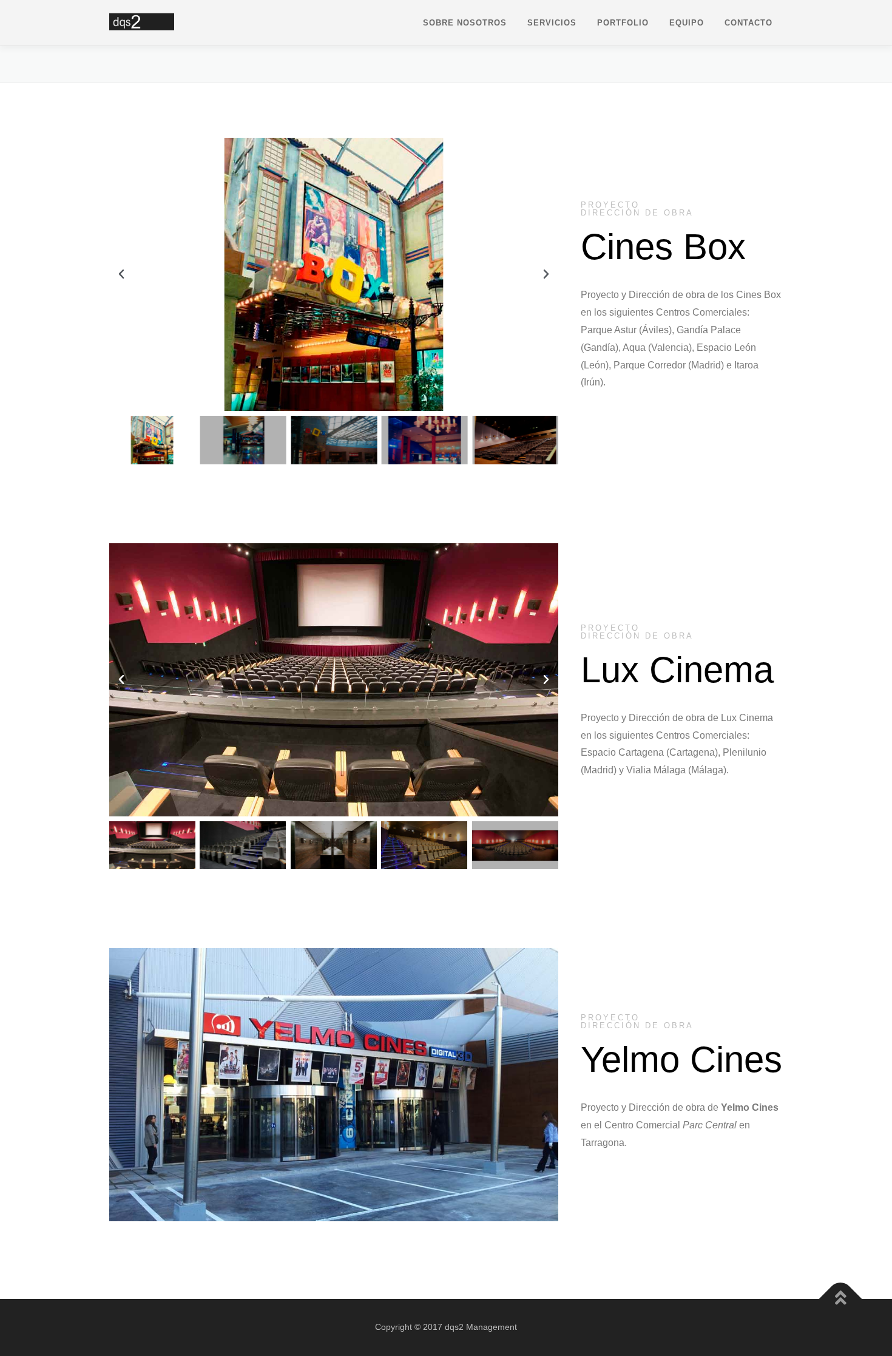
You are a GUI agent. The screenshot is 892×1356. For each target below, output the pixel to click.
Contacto (748, 22)
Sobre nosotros (465, 22)
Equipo (686, 22)
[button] (121, 274)
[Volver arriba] (840, 1299)
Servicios (551, 22)
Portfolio (623, 22)
